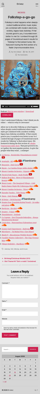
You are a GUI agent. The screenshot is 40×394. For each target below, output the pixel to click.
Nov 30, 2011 (30, 52)
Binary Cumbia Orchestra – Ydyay (15, 189)
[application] (20, 106)
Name (4, 301)
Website (4, 319)
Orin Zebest (17, 52)
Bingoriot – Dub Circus (10, 165)
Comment (6, 283)
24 (10, 375)
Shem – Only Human (10, 196)
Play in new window (16, 111)
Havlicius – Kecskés (9, 209)
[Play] (3, 106)
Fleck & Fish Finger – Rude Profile (15, 175)
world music (24, 249)
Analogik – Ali (7, 161)
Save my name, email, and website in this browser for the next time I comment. (20, 328)
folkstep (16, 249)
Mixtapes (21, 12)
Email (4, 310)
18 (15, 372)
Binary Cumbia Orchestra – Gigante (15, 171)
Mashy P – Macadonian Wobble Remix (17, 235)
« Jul (4, 382)
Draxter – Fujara (8, 212)
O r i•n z (20, 4)
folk (12, 249)
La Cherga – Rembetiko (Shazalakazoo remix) (19, 155)
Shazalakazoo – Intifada (11, 215)
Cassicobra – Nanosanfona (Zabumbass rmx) (19, 223)
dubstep (7, 249)
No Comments (22, 55)
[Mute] (32, 106)
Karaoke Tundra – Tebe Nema (13, 193)
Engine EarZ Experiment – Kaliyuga (16, 229)
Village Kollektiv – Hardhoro (13, 244)
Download (30, 111)
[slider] (35, 106)
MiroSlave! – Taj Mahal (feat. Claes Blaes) (18, 232)
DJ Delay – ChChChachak (11, 200)
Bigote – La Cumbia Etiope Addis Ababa (17, 168)
